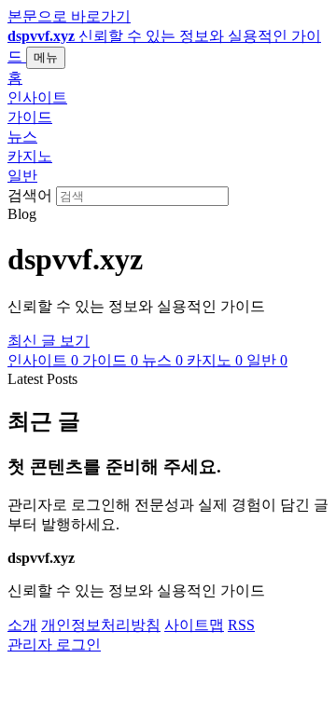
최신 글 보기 (48, 341)
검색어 (29, 195)
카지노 (29, 156)
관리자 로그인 (54, 644)
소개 (22, 625)
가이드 (29, 117)
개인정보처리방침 (101, 625)
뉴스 (22, 136)
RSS (241, 625)
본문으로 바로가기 (69, 16)
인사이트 (37, 97)
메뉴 (46, 57)
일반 (22, 176)
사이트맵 (194, 625)
